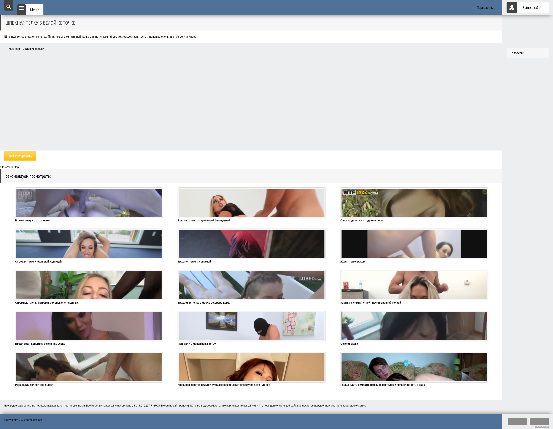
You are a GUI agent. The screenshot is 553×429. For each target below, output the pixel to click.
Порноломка (485, 7)
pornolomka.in (541, 426)
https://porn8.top (9, 167)
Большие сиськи (33, 48)
